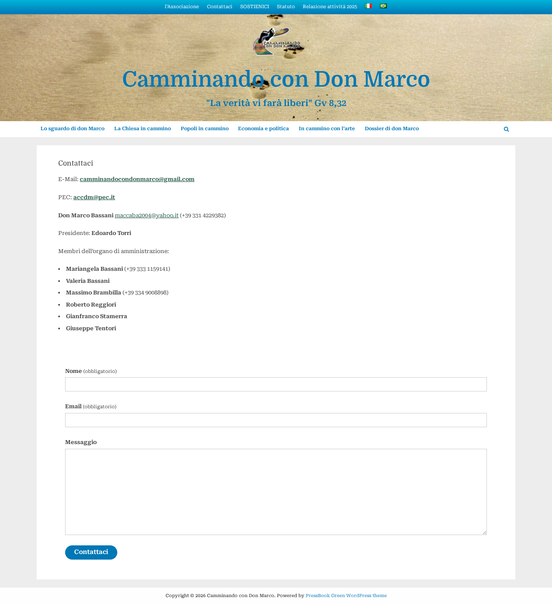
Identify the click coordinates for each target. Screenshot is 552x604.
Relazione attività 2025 (330, 6)
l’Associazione (182, 6)
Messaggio (81, 442)
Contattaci (219, 6)
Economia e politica (263, 128)
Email (90, 406)
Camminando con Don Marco (276, 79)
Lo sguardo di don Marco (72, 128)
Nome (91, 371)
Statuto (286, 6)
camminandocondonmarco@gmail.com (137, 179)
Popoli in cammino (205, 128)
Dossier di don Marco (392, 128)
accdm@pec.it (94, 197)
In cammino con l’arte (327, 128)
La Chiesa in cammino (142, 128)
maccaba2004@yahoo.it (147, 215)
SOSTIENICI (254, 6)
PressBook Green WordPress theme (346, 595)
